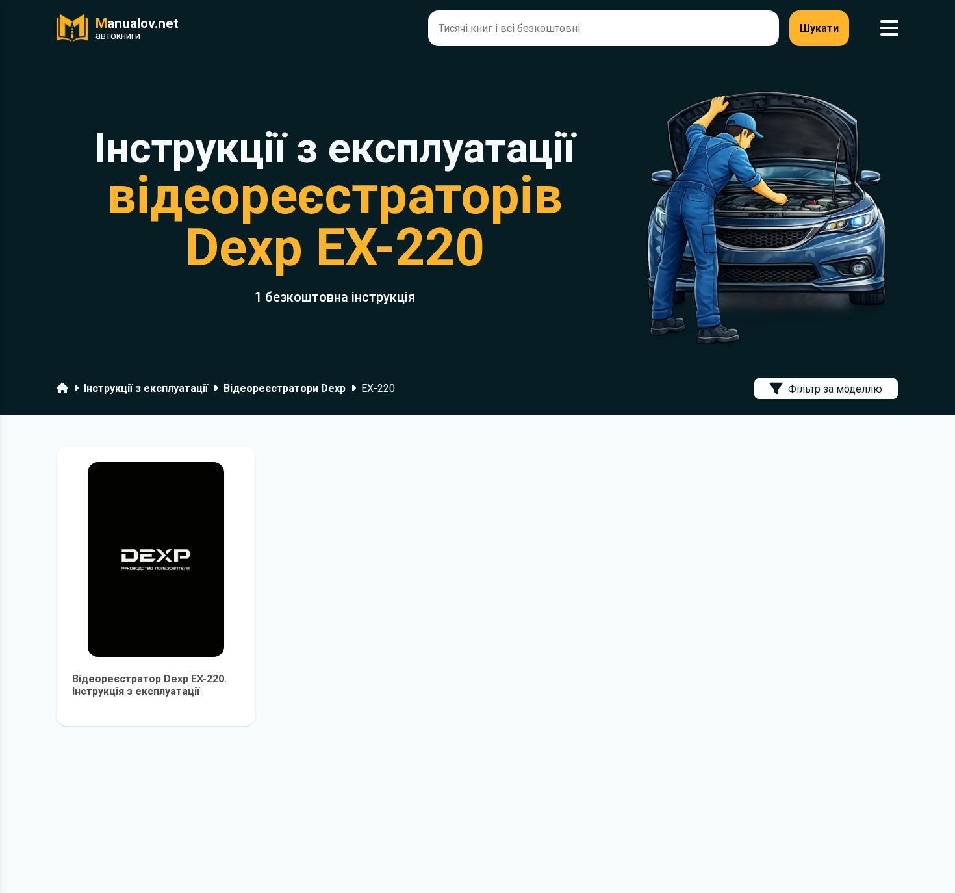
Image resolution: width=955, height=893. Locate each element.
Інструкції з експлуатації (146, 388)
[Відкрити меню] (889, 28)
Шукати (819, 28)
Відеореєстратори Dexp (284, 388)
